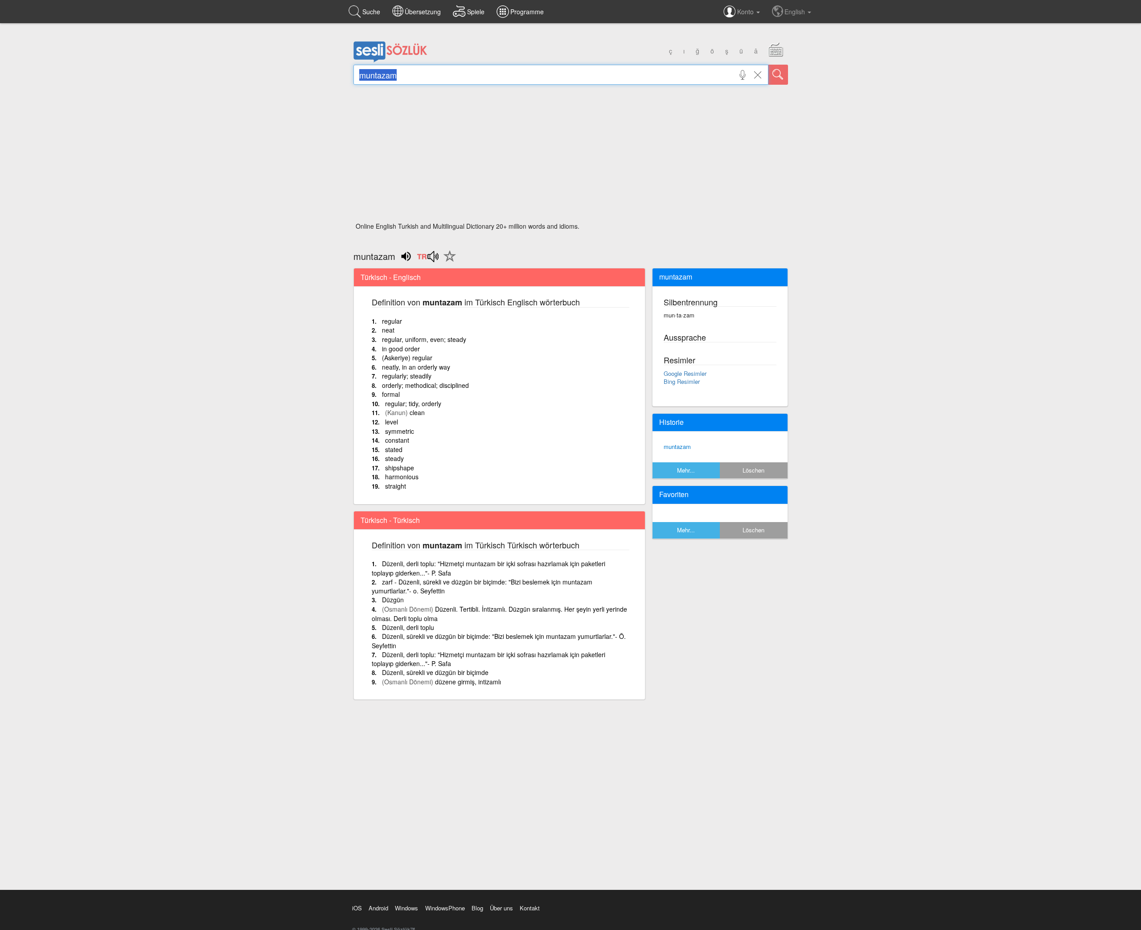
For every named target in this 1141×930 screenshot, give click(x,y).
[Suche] (778, 75)
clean (417, 412)
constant (397, 440)
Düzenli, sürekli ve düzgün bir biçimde (435, 672)
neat (388, 329)
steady (394, 458)
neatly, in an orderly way (416, 366)
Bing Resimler (682, 381)
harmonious (402, 476)
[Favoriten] (447, 261)
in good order (401, 348)
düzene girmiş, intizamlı (468, 681)
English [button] (795, 11)
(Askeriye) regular (407, 357)
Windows (406, 908)
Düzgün (393, 599)
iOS (357, 908)
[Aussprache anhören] (428, 259)
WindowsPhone (445, 908)
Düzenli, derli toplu (408, 627)
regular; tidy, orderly (413, 403)
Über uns (501, 908)
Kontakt (530, 908)
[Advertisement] (570, 156)
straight (395, 485)
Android (378, 908)
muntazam (677, 446)
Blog (477, 908)
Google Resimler (685, 373)
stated (393, 449)
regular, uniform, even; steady (424, 339)
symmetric (399, 431)
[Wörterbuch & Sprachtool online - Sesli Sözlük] (390, 60)
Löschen (753, 470)
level (391, 421)
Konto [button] (746, 11)
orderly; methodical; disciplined (425, 385)
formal (391, 394)
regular (392, 321)
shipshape (399, 467)
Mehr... (686, 470)
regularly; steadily (406, 375)
